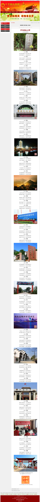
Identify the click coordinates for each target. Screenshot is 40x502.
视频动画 (5, 25)
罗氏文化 (36, 22)
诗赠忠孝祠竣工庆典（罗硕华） (16, 490)
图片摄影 (5, 27)
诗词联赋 (39, 22)
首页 (34, 22)
